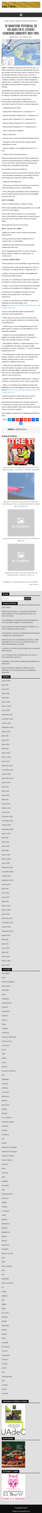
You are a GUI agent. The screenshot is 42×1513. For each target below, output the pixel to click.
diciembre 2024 (7, 765)
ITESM (4, 1202)
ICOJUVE (5, 1173)
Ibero (4, 1168)
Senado (4, 1330)
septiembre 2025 (7, 727)
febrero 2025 (6, 757)
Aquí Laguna (6, 986)
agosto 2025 (6, 731)
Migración (5, 1245)
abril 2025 (5, 748)
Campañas (5, 999)
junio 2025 (5, 740)
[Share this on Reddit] (25, 419)
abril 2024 (5, 799)
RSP (3, 1300)
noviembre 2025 (7, 719)
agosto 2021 (6, 935)
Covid (4, 1050)
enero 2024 (6, 812)
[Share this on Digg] (33, 419)
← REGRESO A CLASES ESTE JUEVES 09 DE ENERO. (20, 582)
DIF (3, 1075)
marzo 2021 (6, 956)
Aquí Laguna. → (34, 584)
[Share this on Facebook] (13, 419)
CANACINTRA (7, 1003)
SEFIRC (4, 1321)
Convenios (5, 1045)
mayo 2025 (5, 744)
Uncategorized (7, 1376)
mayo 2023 (5, 846)
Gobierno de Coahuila (21, 21)
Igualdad (5, 1181)
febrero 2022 (6, 910)
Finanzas (5, 1126)
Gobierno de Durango (9, 1151)
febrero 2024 (6, 808)
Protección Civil (32, 21)
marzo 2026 (6, 702)
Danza (4, 1062)
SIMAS (4, 1334)
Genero (4, 1143)
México (4, 1241)
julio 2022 (5, 889)
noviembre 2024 (7, 770)
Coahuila (11, 21)
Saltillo (4, 1304)
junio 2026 (5, 689)
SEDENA (5, 1317)
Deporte (4, 1067)
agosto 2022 (6, 884)
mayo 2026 (6, 693)
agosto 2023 (6, 833)
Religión (5, 1296)
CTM (3, 1054)
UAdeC (4, 1368)
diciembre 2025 (7, 714)
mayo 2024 (5, 795)
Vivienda (5, 1393)
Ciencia (4, 1020)
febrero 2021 (6, 961)
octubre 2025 (6, 723)
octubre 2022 (6, 876)
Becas (4, 994)
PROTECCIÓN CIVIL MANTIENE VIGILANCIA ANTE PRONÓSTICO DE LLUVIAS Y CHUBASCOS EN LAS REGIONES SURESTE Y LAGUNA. (20, 642)
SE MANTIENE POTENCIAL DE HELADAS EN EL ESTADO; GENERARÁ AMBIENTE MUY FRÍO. (21, 29)
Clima (6, 21)
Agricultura (6, 973)
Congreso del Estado (9, 1037)
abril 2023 (5, 850)
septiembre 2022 (7, 880)
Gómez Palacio (7, 1160)
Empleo (4, 1109)
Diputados (5, 1079)
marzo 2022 (6, 906)
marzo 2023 (6, 855)
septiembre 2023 (7, 829)
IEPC (3, 1177)
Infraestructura (7, 1194)
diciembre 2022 (7, 867)
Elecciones (5, 1105)
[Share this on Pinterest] (21, 419)
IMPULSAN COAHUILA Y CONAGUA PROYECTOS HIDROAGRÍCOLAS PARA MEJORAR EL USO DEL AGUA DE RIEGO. (19, 614)
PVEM (4, 1292)
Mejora (4, 1236)
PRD (3, 1270)
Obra (3, 1257)
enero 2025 (6, 761)
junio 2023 (5, 842)
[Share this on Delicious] (21, 423)
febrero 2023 (6, 859)
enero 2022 (6, 914)
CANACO (5, 1007)
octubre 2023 (6, 825)
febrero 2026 (6, 706)
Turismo (5, 1359)
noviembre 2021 (7, 923)
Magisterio (6, 1224)
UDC (3, 1372)
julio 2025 (5, 736)
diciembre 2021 (7, 918)
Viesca (4, 1389)
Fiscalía (4, 1130)
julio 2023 (5, 838)
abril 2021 (5, 952)
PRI (3, 1274)
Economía (5, 1092)
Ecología (5, 1088)
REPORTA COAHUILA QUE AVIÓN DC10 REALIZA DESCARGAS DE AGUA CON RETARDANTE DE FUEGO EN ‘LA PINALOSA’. (21, 504)
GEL (3, 1139)
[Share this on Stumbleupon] (29, 419)
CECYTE (4, 1016)
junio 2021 (5, 944)
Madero (4, 1219)
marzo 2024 (6, 804)
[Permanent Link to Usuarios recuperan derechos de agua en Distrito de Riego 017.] (21, 522)
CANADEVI (6, 1011)
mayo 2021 (5, 948)
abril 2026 (5, 698)
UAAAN (4, 1364)
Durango (5, 1084)
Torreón (5, 1351)
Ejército (4, 1100)
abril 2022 (5, 901)
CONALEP (5, 1033)
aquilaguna (14, 37)
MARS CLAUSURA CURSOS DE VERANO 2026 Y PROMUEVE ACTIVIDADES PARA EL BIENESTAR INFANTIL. (19, 670)
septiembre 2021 (7, 931)
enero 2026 (6, 710)
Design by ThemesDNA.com (21, 1511)
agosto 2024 (6, 782)
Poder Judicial (7, 1266)
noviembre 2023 (7, 821)
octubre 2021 (6, 927)
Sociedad (5, 1342)
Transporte (6, 1355)
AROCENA (5, 990)
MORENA (5, 1249)
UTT (3, 1381)
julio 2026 (5, 685)
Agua (3, 977)
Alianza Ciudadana (8, 982)
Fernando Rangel (8, 1122)
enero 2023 (6, 863)
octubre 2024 (6, 774)
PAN (3, 1262)
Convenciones (7, 1041)
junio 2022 (5, 893)
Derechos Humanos (9, 1071)
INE (3, 1190)
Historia (5, 1164)
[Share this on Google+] (17, 419)
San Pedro (5, 1313)
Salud (3, 1309)
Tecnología (6, 1347)
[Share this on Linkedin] (37, 419)
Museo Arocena (7, 1253)
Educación (5, 1096)
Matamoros (6, 1232)
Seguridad (5, 1325)
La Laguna (5, 1211)
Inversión (5, 1198)
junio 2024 (5, 791)
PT (3, 1287)
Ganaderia (5, 1134)
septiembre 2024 (7, 778)
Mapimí (4, 1228)
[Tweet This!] (9, 419)
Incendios (5, 1185)
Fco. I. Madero (7, 1117)
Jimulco (4, 1207)
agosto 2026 (6, 681)
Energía (4, 1113)
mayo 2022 (5, 897)
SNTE (4, 1338)
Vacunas (5, 1385)
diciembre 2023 (7, 816)
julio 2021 (5, 939)
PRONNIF (5, 1279)
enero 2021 (5, 965)
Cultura (4, 1058)
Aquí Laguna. (6, 607)
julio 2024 (5, 787)
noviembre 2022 (7, 871)
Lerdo (4, 1215)
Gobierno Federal (8, 1156)
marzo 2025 (6, 753)
